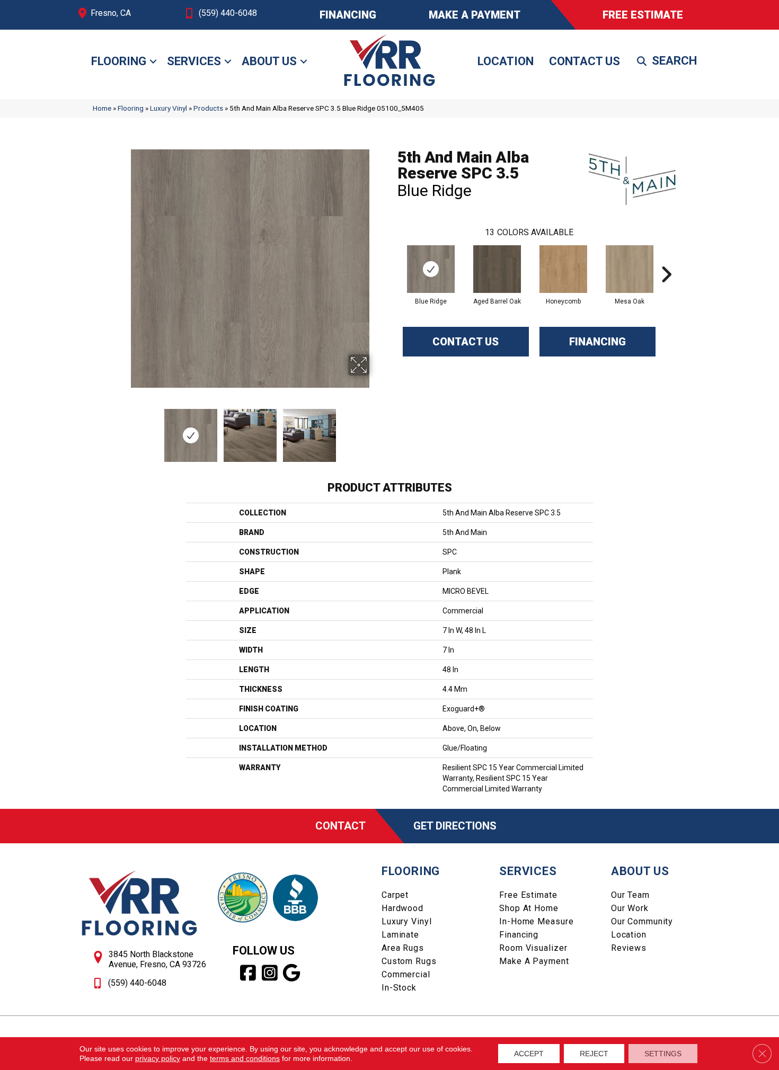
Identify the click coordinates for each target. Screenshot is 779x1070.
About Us (269, 61)
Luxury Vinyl (168, 108)
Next (376, 430)
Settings (662, 1053)
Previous (123, 430)
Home (102, 108)
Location (505, 61)
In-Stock (399, 988)
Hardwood (402, 908)
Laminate (400, 935)
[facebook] (248, 973)
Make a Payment (534, 961)
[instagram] (270, 973)
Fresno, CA (111, 13)
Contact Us (584, 61)
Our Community (642, 921)
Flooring (118, 61)
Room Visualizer (533, 948)
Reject (594, 1053)
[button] (153, 61)
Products (208, 108)
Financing (597, 341)
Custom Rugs (409, 961)
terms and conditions (245, 1058)
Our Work (630, 908)
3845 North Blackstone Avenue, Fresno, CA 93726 (157, 959)
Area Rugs (403, 948)
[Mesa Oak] (629, 269)
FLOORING (411, 871)
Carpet (395, 895)
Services (194, 61)
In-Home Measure (536, 921)
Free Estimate (528, 895)
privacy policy (157, 1058)
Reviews (629, 948)
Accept (529, 1053)
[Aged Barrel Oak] (497, 269)
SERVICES (527, 871)
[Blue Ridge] (430, 269)
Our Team (630, 895)
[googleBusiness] (291, 973)
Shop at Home (529, 908)
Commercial (406, 974)
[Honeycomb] (563, 269)
